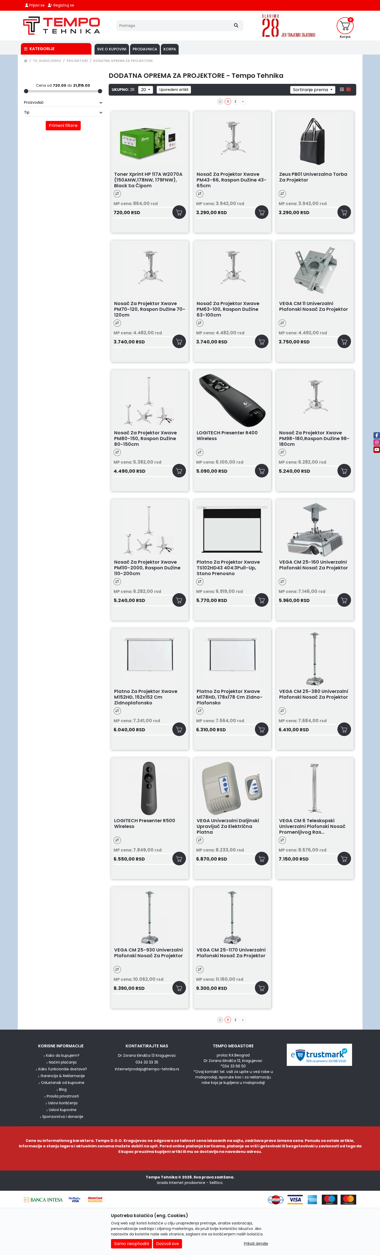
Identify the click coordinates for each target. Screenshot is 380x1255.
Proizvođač (34, 102)
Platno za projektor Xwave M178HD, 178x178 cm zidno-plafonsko (230, 697)
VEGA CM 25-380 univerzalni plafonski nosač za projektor (313, 694)
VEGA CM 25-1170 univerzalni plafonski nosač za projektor (231, 953)
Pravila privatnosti (63, 1096)
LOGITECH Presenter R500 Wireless (144, 824)
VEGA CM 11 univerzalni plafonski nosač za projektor (313, 306)
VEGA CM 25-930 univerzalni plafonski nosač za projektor (148, 953)
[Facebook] (376, 435)
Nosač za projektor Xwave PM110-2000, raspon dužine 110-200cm (147, 567)
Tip (27, 112)
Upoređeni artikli (173, 89)
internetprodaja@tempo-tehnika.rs (147, 1069)
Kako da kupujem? (62, 1055)
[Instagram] (376, 442)
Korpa (169, 49)
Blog (63, 1089)
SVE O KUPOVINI (111, 49)
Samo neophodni (131, 1244)
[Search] (236, 25)
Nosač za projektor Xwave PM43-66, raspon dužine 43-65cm (232, 180)
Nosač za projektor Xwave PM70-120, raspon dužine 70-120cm (149, 309)
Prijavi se (36, 5)
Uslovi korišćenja (63, 1103)
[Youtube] (376, 449)
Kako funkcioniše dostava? (62, 1069)
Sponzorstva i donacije (62, 1116)
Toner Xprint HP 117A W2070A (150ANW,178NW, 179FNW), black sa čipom (148, 180)
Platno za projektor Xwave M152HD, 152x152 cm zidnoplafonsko (145, 697)
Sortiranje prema (311, 90)
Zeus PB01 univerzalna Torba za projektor (313, 177)
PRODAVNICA (145, 49)
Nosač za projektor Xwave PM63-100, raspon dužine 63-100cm (228, 309)
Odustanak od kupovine (62, 1082)
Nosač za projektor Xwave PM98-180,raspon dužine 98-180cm (314, 438)
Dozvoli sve (167, 1244)
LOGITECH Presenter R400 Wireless (227, 436)
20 (144, 90)
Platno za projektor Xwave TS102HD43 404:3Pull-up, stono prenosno (228, 567)
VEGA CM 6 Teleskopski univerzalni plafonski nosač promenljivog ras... (312, 826)
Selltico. (216, 1182)
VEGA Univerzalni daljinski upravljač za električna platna (228, 826)
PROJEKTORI (77, 61)
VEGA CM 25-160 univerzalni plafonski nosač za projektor (313, 565)
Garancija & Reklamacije (62, 1075)
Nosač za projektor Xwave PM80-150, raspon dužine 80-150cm (145, 438)
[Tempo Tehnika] (61, 25)
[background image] (10, 542)
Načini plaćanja (63, 1062)
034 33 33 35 (147, 1062)
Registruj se (63, 5)
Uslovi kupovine (63, 1109)
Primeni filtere (63, 125)
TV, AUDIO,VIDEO (47, 61)
